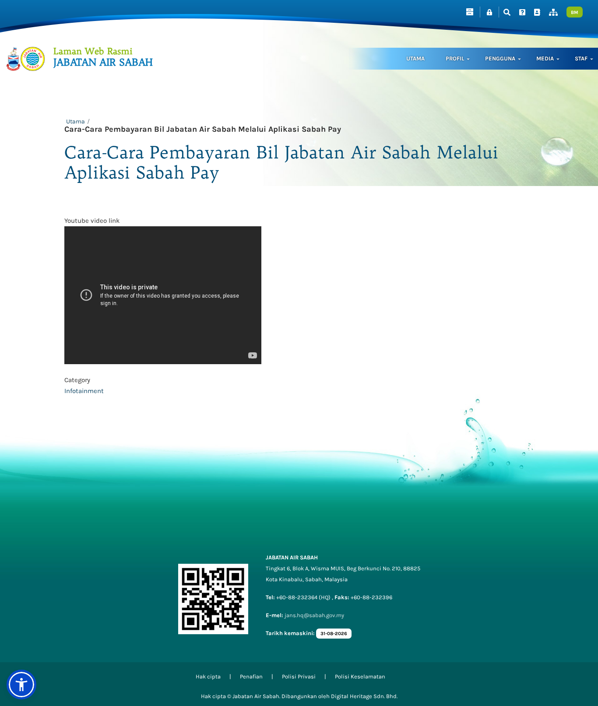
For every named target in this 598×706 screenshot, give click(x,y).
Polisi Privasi (299, 676)
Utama (415, 58)
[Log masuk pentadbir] (489, 12)
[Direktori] (537, 12)
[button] (21, 684)
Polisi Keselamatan (360, 676)
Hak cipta (208, 676)
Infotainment (84, 391)
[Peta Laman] (553, 12)
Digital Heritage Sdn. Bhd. (364, 696)
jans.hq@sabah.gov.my (314, 615)
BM (574, 12)
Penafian (251, 676)
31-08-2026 (333, 633)
